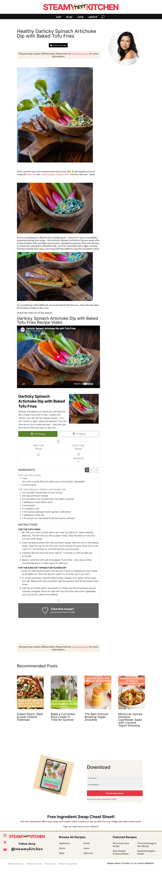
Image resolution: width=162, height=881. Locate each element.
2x (91, 470)
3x (96, 470)
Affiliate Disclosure (15, 864)
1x (87, 470)
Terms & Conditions (34, 864)
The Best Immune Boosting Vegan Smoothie (96, 716)
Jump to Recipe (59, 45)
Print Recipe (39, 434)
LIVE (80, 17)
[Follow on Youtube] (5, 850)
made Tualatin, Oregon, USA (55, 174)
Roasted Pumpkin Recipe (146, 852)
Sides (61, 853)
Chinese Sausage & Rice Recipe (146, 844)
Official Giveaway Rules (67, 864)
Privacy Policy (50, 864)
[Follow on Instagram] (5, 835)
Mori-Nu (31, 174)
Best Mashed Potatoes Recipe (121, 852)
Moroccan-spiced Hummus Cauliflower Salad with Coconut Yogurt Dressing (130, 719)
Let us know (57, 612)
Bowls (86, 843)
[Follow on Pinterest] (5, 842)
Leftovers (88, 853)
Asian (86, 848)
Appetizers (64, 843)
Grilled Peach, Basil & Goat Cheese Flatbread (30, 716)
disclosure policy (80, 53)
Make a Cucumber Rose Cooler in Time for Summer (63, 716)
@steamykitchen (27, 849)
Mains (62, 848)
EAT (58, 17)
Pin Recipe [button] (81, 434)
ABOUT (92, 17)
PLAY (69, 17)
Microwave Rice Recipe (121, 844)
